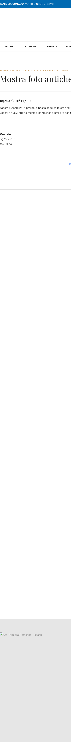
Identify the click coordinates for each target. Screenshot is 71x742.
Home (4, 70)
